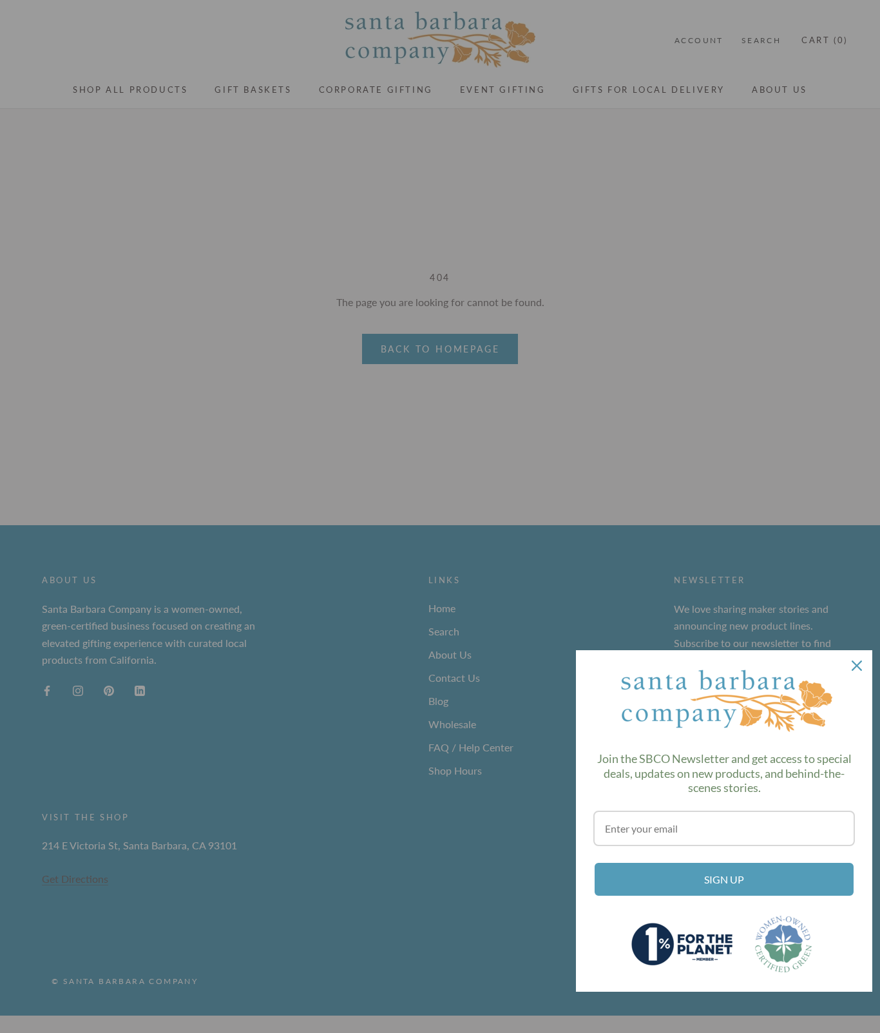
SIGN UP (724, 879)
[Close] (856, 665)
